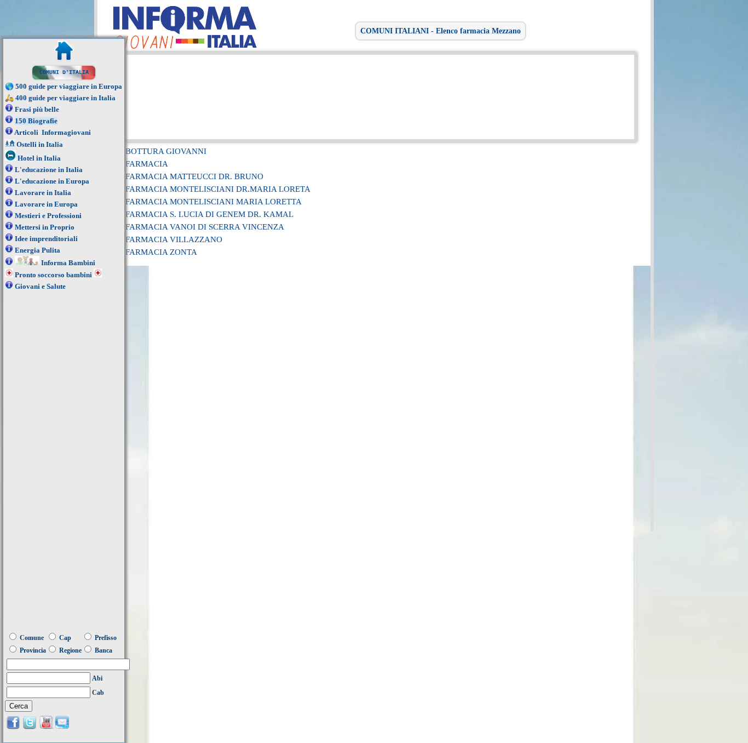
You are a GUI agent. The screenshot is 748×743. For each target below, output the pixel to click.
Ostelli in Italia (39, 144)
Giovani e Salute (40, 286)
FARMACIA (146, 163)
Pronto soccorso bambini (53, 275)
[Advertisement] (371, 96)
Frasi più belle (37, 109)
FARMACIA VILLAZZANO (173, 239)
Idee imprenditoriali (46, 239)
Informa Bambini (68, 263)
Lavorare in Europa (46, 204)
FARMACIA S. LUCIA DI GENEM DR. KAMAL (209, 214)
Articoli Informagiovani (52, 132)
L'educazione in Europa (52, 181)
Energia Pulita (37, 250)
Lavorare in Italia (43, 192)
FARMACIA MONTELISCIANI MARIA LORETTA (213, 201)
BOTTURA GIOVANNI (165, 151)
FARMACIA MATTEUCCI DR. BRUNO (194, 176)
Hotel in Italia (39, 158)
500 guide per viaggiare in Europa (68, 86)
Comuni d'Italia (64, 73)
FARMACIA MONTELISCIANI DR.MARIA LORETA (217, 189)
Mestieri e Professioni (48, 216)
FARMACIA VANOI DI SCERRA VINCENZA (204, 226)
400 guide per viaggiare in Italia (65, 98)
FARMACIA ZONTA (161, 252)
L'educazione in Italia (49, 169)
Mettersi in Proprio (44, 227)
